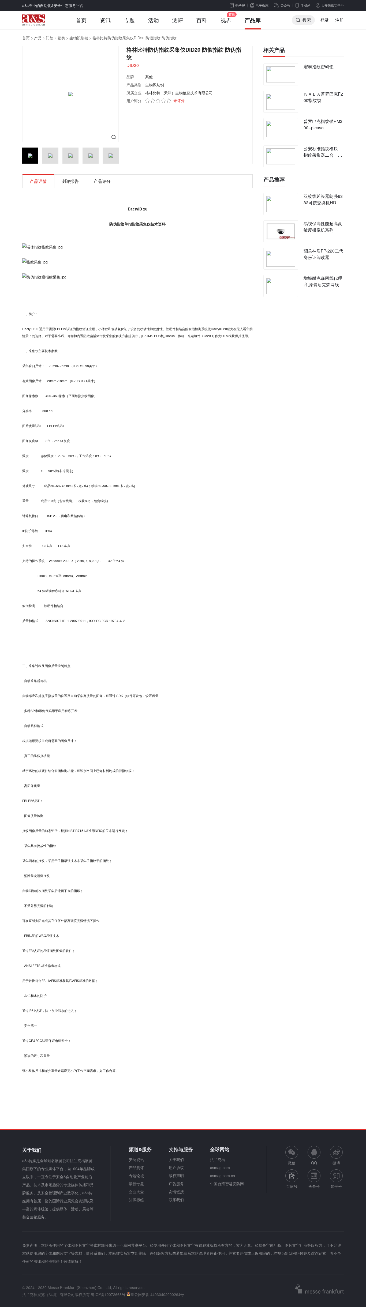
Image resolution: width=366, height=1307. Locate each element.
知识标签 (136, 1199)
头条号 (314, 1186)
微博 (336, 1162)
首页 (81, 20)
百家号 (291, 1186)
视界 (226, 20)
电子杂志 (262, 5)
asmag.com (220, 1167)
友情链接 (176, 1191)
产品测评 (136, 1167)
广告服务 (176, 1183)
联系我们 (176, 1199)
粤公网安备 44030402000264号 (157, 1294)
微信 (291, 1155)
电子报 (240, 5)
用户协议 (176, 1167)
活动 (153, 20)
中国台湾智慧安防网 (227, 1183)
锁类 (61, 37)
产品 (38, 37)
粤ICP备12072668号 (108, 1294)
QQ (314, 1162)
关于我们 (176, 1159)
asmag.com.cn (222, 1175)
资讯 (105, 20)
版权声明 (176, 1175)
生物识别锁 (78, 37)
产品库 (253, 20)
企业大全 (136, 1191)
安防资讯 (136, 1159)
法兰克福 (217, 1159)
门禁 (49, 37)
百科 (201, 20)
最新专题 (136, 1183)
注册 (339, 20)
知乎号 (336, 1186)
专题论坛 (136, 1175)
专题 (129, 20)
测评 (177, 20)
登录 (324, 20)
